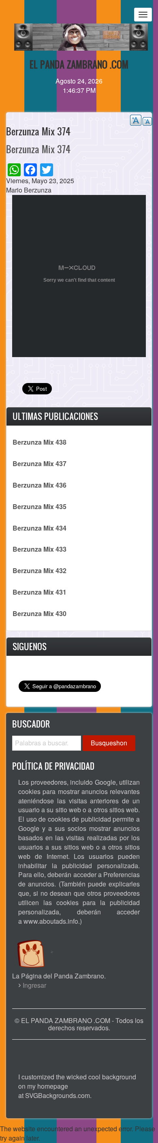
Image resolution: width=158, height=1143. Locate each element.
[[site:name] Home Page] (79, 1052)
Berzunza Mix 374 (38, 149)
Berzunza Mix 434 (39, 528)
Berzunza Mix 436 (39, 485)
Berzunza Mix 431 (39, 592)
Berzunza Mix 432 (39, 570)
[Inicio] (39, 946)
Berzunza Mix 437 (39, 463)
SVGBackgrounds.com (57, 1095)
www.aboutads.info (50, 921)
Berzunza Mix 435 (39, 506)
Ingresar (34, 985)
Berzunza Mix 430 (39, 613)
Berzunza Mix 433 (39, 549)
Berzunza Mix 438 (39, 442)
